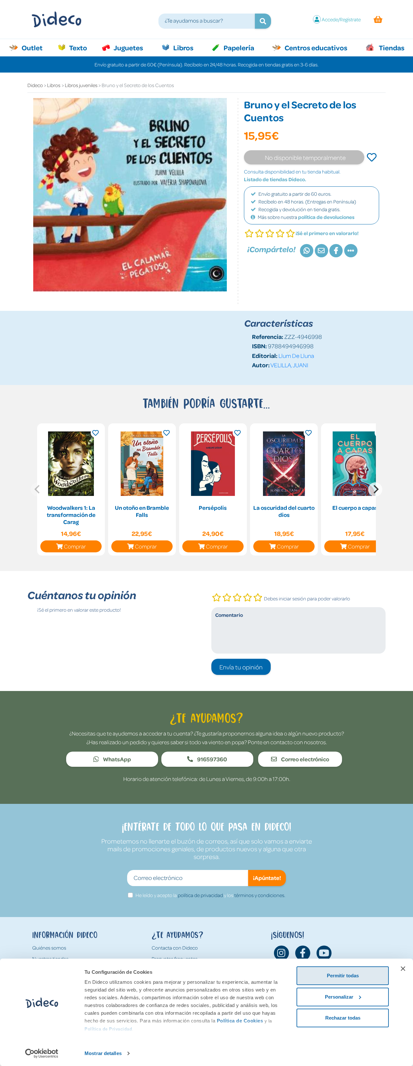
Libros (182, 47)
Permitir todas (343, 975)
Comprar (75, 546)
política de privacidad (200, 895)
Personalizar (339, 997)
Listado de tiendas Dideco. (275, 179)
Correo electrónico (304, 759)
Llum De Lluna (296, 355)
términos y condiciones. (259, 895)
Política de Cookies (240, 1020)
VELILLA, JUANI (289, 365)
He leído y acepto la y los (210, 895)
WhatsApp (116, 759)
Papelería (238, 47)
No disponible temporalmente (305, 157)
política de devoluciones (326, 217)
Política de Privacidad (108, 1029)
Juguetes (128, 47)
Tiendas (391, 47)
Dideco (35, 85)
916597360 (211, 759)
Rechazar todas (342, 1018)
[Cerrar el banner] (403, 968)
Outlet (35, 47)
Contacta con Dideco (175, 947)
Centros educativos (315, 47)
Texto (81, 47)
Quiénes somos (49, 947)
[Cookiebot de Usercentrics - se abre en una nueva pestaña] (42, 1053)
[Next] (375, 489)
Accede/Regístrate (341, 19)
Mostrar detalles (103, 1053)
